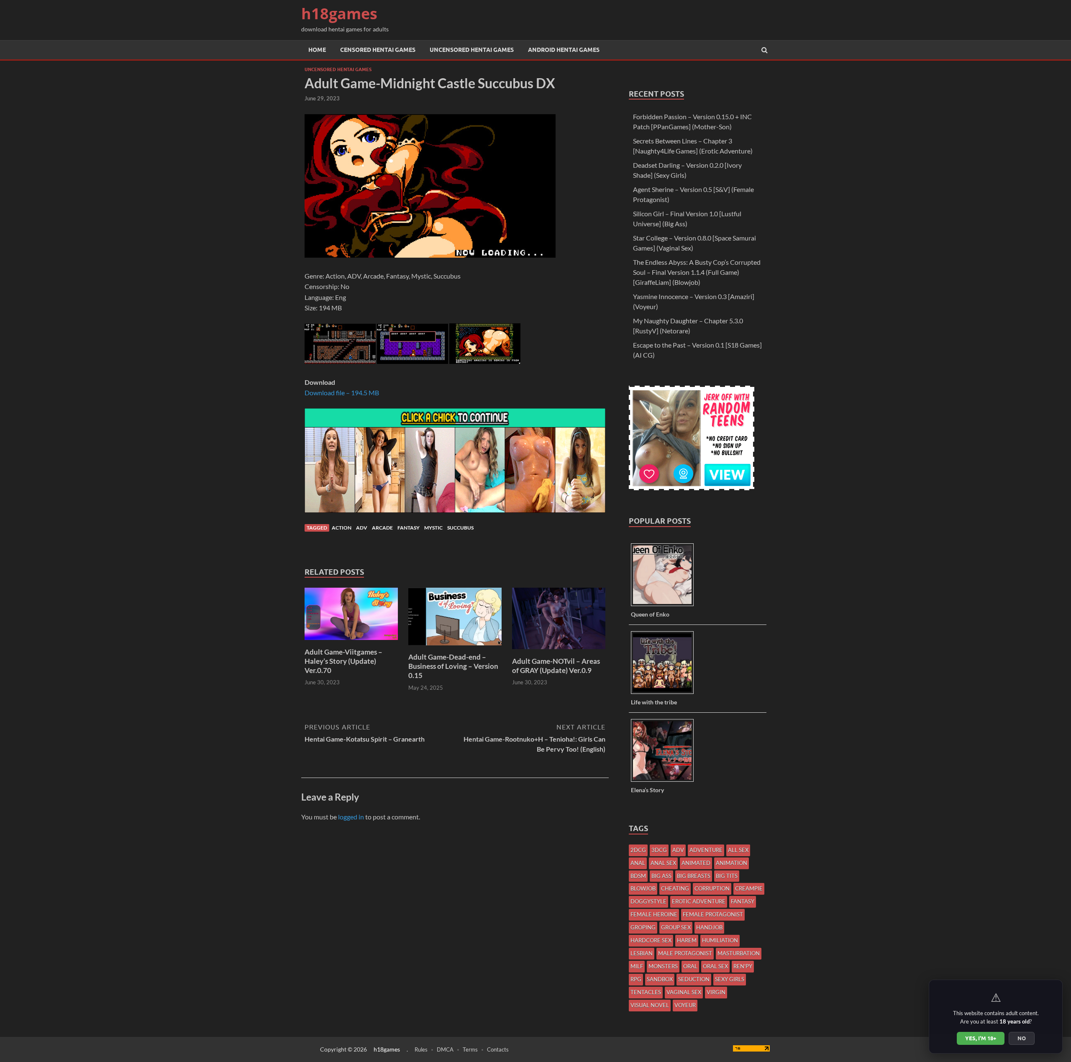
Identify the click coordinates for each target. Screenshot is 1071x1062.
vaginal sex (683, 992)
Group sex (676, 927)
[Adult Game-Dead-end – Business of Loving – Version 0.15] (455, 647)
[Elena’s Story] (665, 781)
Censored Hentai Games (377, 49)
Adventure (706, 850)
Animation (731, 863)
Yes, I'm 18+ (980, 1038)
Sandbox (660, 979)
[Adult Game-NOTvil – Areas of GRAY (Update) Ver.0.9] (558, 651)
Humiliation (720, 940)
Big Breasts (693, 876)
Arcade (382, 528)
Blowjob (643, 888)
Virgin (716, 992)
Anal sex (663, 863)
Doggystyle (648, 901)
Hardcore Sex (650, 940)
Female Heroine (653, 914)
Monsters (663, 966)
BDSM (638, 876)
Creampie (749, 888)
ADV (361, 528)
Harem (687, 940)
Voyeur (685, 1005)
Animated (696, 863)
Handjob (709, 927)
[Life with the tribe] (665, 693)
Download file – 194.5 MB (342, 393)
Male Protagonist (685, 953)
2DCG (638, 850)
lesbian (641, 953)
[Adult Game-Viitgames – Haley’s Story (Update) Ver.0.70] (351, 642)
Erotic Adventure (698, 901)
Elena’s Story (647, 789)
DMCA (445, 1049)
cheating (675, 888)
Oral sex (715, 966)
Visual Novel (649, 1005)
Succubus (460, 528)
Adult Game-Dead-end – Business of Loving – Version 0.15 (453, 666)
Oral (690, 966)
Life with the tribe (654, 702)
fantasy (408, 528)
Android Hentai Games (564, 49)
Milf (636, 966)
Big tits (727, 876)
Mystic (433, 528)
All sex (738, 850)
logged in (351, 817)
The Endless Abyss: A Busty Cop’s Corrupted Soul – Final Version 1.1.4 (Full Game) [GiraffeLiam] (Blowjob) (697, 272)
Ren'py (742, 966)
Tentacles (645, 992)
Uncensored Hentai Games (472, 49)
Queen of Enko (650, 614)
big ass (661, 876)
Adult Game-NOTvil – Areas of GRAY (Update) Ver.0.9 (556, 666)
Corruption (712, 888)
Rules (421, 1049)
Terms (470, 1049)
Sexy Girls (729, 979)
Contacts (498, 1049)
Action (341, 528)
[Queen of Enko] (665, 605)
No (1021, 1038)
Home (317, 49)
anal (637, 863)
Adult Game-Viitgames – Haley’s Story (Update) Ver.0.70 (343, 661)
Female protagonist (713, 914)
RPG (635, 979)
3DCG (659, 850)
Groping (643, 927)
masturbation (738, 953)
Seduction (694, 979)
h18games (339, 13)
